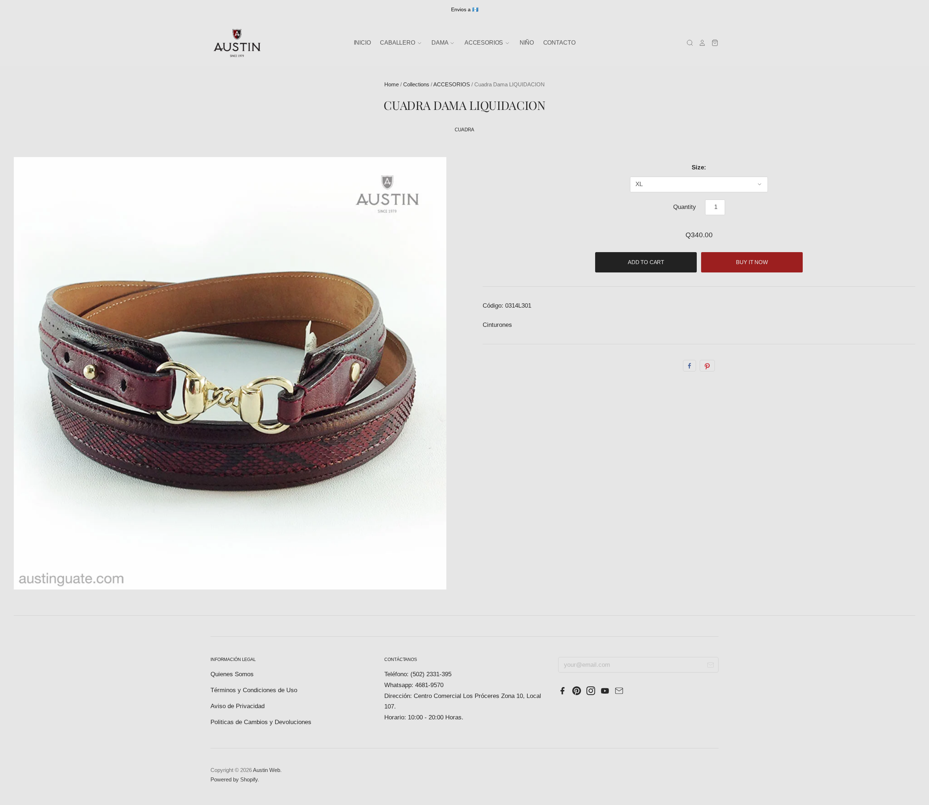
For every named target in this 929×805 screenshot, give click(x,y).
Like (689, 365)
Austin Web (266, 770)
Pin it (707, 365)
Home (391, 84)
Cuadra (464, 129)
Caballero (398, 43)
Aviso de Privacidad (237, 706)
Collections (416, 84)
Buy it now (752, 262)
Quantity (684, 207)
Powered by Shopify (234, 780)
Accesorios (484, 43)
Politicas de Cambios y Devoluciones (260, 722)
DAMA (440, 43)
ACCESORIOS (451, 84)
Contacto (559, 43)
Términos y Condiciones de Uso (253, 690)
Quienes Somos (232, 674)
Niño (527, 43)
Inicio (362, 43)
